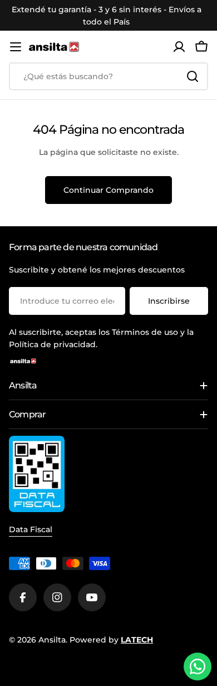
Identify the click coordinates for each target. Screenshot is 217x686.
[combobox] (108, 76)
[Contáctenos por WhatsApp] (197, 666)
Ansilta (52, 640)
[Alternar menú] (15, 46)
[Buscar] (192, 76)
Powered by (111, 640)
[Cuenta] (179, 46)
